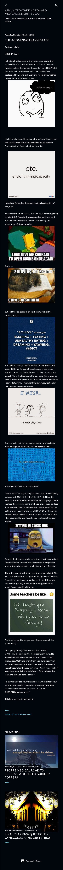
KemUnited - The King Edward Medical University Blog (26, 12)
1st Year (14, 714)
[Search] (56, 4)
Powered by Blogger (34, 861)
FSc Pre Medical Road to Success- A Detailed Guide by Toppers (27, 774)
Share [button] (7, 710)
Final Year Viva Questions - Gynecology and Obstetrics (28, 835)
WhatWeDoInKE (25, 714)
